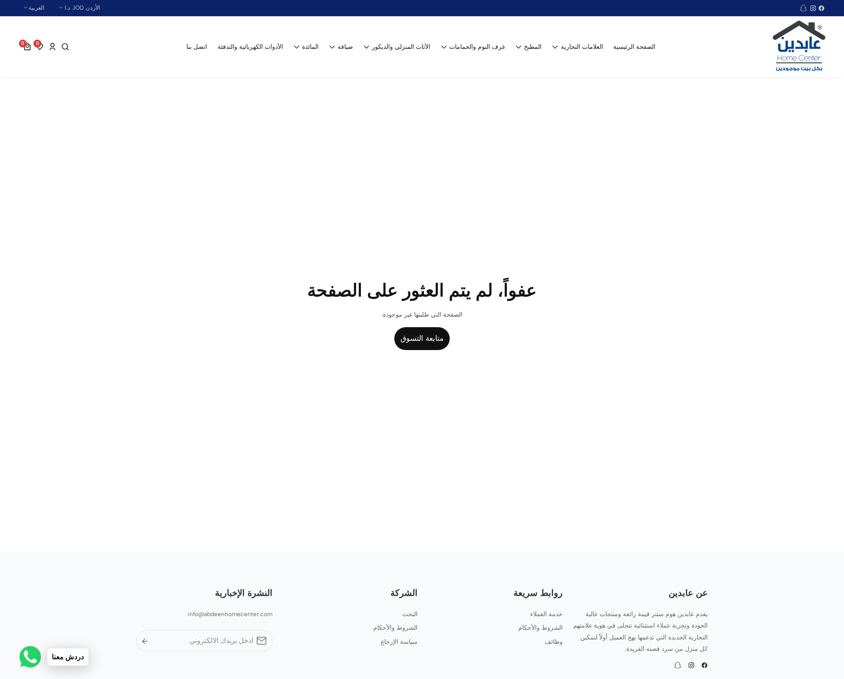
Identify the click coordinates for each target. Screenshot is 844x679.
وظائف (554, 641)
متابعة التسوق (422, 338)
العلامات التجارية (582, 47)
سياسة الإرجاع (399, 641)
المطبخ (533, 47)
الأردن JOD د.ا (81, 7)
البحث (410, 613)
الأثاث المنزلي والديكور (401, 47)
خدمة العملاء (546, 613)
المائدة (310, 47)
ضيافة (345, 47)
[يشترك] (145, 641)
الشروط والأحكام (540, 627)
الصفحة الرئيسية (634, 47)
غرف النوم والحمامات (477, 47)
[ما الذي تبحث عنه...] (64, 46)
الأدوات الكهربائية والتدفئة (250, 47)
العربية (35, 7)
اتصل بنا (196, 47)
